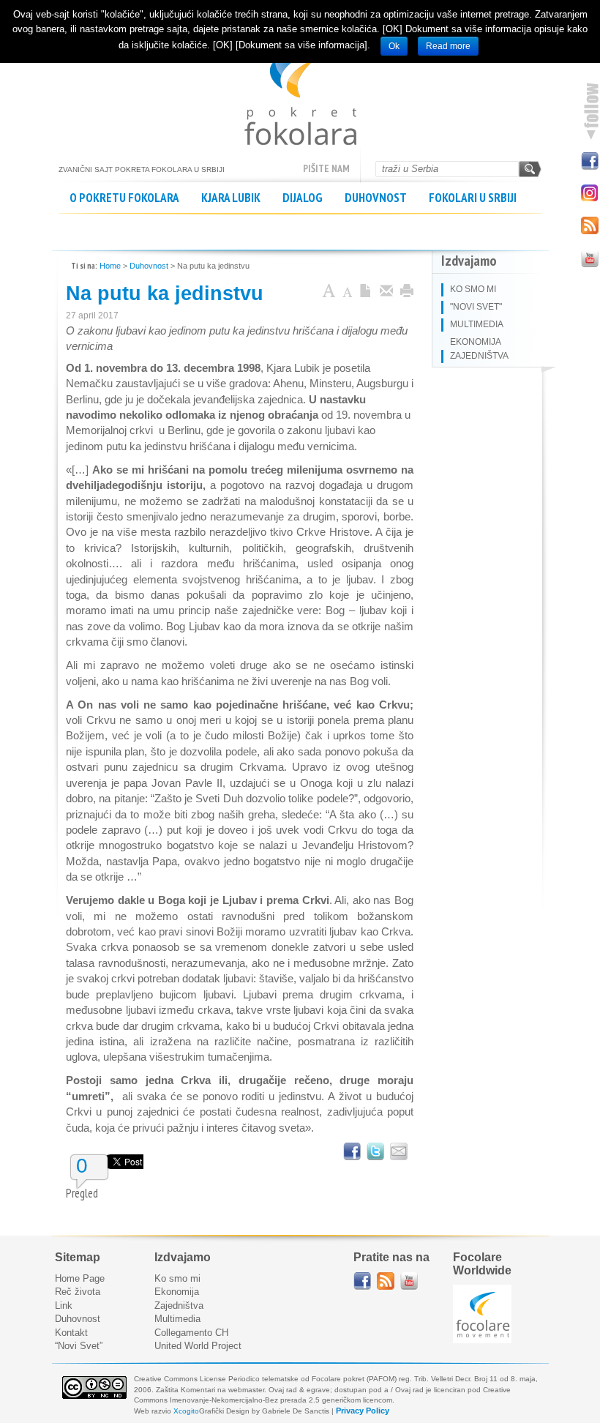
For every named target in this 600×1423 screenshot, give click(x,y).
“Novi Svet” (78, 1345)
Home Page (80, 1278)
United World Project (197, 1345)
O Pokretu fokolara (124, 198)
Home (110, 265)
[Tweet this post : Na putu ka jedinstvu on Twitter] (375, 1151)
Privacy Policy (362, 1410)
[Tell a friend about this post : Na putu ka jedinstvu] (399, 1151)
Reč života (77, 1291)
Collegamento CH (191, 1332)
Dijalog (302, 198)
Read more (448, 46)
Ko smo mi (177, 1278)
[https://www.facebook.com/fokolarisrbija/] (362, 1281)
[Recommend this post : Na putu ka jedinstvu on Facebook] (352, 1151)
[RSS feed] (385, 1281)
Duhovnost (376, 198)
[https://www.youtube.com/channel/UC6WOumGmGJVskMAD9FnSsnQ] (409, 1281)
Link (63, 1305)
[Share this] (386, 292)
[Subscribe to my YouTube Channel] (589, 256)
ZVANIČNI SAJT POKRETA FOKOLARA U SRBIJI (300, 94)
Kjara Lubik (230, 198)
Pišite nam (326, 168)
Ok (394, 46)
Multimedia (177, 1318)
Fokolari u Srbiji (473, 198)
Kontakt (71, 1332)
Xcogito (186, 1411)
